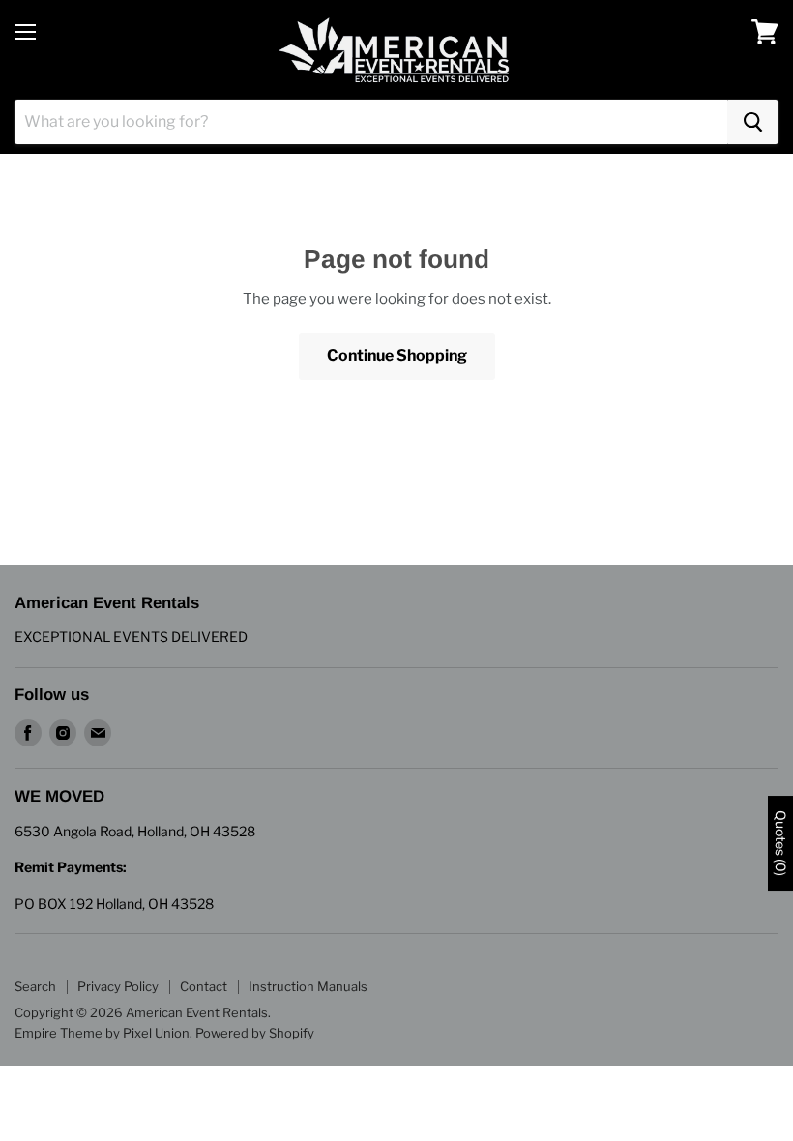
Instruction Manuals (308, 986)
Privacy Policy (118, 986)
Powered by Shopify (254, 1032)
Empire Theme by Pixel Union (102, 1032)
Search (35, 986)
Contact (203, 986)
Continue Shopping (397, 355)
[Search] (752, 122)
